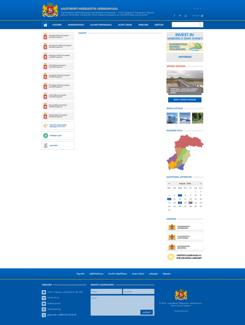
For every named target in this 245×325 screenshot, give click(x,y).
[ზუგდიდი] (58, 36)
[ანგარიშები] (58, 145)
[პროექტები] (184, 57)
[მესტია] (58, 115)
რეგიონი (57, 25)
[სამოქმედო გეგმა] (58, 135)
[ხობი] (58, 66)
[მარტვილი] (58, 56)
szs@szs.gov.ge (53, 303)
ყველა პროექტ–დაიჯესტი (185, 100)
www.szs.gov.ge (54, 309)
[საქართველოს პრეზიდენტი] (184, 227)
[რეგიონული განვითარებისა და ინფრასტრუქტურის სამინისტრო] (184, 257)
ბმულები (159, 25)
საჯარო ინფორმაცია (101, 25)
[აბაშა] (58, 96)
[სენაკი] (58, 106)
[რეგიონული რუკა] (185, 136)
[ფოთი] (58, 46)
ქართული (196, 15)
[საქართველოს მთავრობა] (184, 247)
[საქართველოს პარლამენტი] (184, 237)
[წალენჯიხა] (58, 76)
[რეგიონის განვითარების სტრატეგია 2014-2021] (58, 125)
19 (180, 203)
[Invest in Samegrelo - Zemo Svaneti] (184, 46)
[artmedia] (181, 311)
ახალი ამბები (125, 25)
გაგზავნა (146, 312)
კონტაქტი (143, 25)
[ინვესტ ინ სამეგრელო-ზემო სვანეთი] (184, 36)
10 (169, 199)
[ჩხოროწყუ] (58, 86)
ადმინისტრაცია (76, 25)
